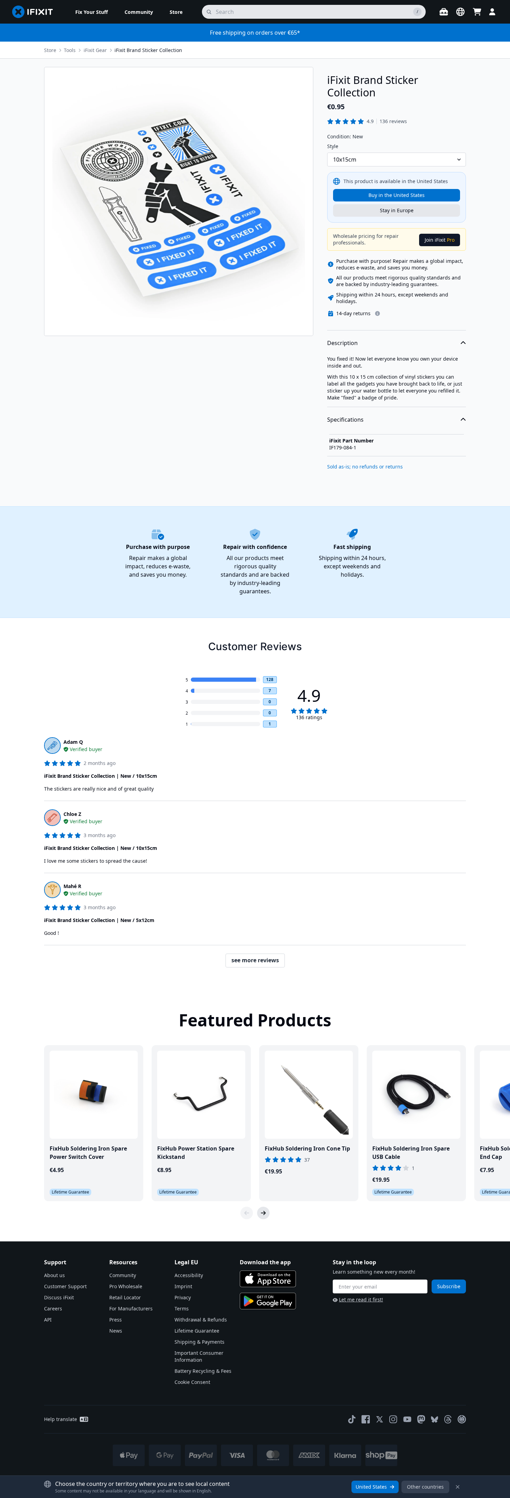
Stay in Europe (397, 210)
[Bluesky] (434, 1419)
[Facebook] (366, 1419)
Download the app (265, 1262)
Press (115, 1319)
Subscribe (448, 1286)
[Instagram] (393, 1419)
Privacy (183, 1297)
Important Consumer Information (199, 1356)
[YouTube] (407, 1419)
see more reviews (255, 960)
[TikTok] (352, 1419)
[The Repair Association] (462, 1419)
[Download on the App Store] (268, 1279)
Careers (53, 1308)
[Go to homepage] (35, 12)
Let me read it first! (361, 1299)
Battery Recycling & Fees (203, 1371)
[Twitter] (379, 1419)
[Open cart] (477, 12)
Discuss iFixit (59, 1297)
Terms (182, 1308)
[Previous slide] (246, 1213)
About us (54, 1275)
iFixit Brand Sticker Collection (148, 50)
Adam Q (73, 742)
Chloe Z (72, 814)
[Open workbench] (444, 12)
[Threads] (448, 1419)
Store (50, 50)
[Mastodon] (421, 1419)
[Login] (492, 11)
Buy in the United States (396, 195)
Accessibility (189, 1275)
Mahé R (72, 886)
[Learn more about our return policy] (377, 313)
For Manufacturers (131, 1308)
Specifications (345, 419)
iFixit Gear (95, 50)
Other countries (425, 1486)
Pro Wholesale (125, 1286)
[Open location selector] (460, 12)
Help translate (60, 1419)
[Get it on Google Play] (268, 1301)
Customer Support (65, 1286)
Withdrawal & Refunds (201, 1319)
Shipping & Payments (199, 1341)
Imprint (183, 1286)
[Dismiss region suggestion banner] (457, 1487)
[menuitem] (91, 12)
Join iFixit (439, 239)
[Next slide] (263, 1213)
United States (371, 1486)
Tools (70, 50)
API (48, 1319)
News (115, 1330)
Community (122, 1275)
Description (342, 343)
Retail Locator (125, 1297)
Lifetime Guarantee (197, 1330)
